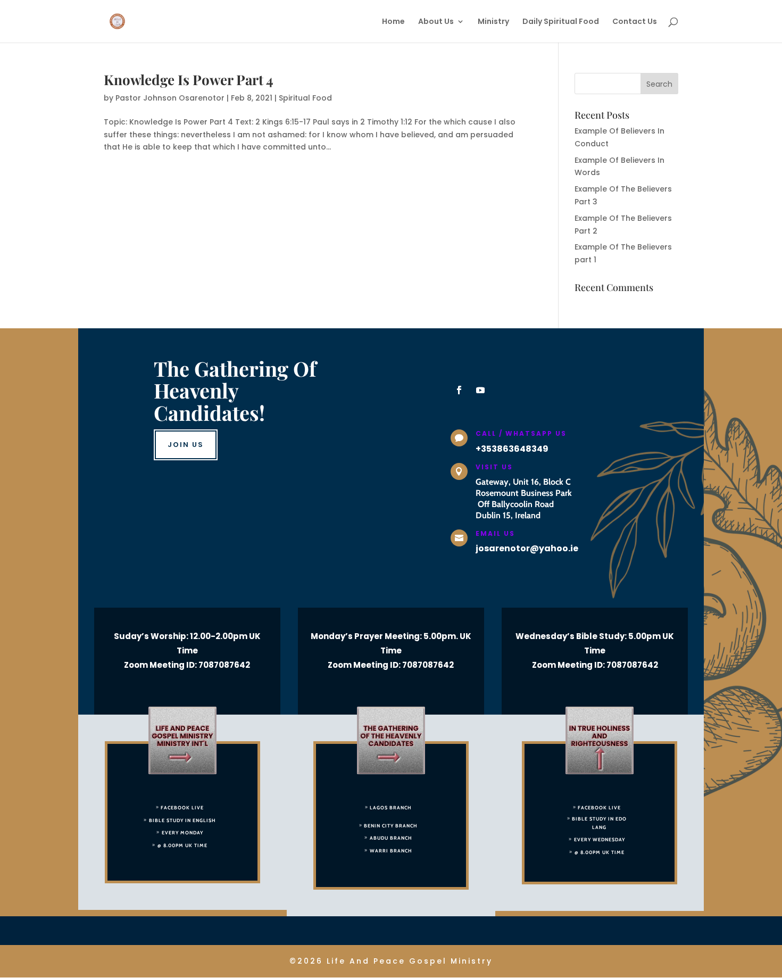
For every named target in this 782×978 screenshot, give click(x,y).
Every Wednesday (599, 839)
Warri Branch (391, 850)
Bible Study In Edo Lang (599, 823)
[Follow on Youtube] (480, 390)
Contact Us (634, 22)
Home (393, 22)
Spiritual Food (305, 98)
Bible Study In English (182, 820)
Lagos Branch (391, 807)
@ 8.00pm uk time (182, 845)
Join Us (186, 445)
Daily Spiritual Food (560, 22)
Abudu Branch (391, 838)
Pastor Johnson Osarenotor (169, 98)
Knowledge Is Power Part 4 (188, 79)
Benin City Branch (391, 825)
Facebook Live (182, 807)
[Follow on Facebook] (459, 390)
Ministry (493, 22)
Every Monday (182, 832)
